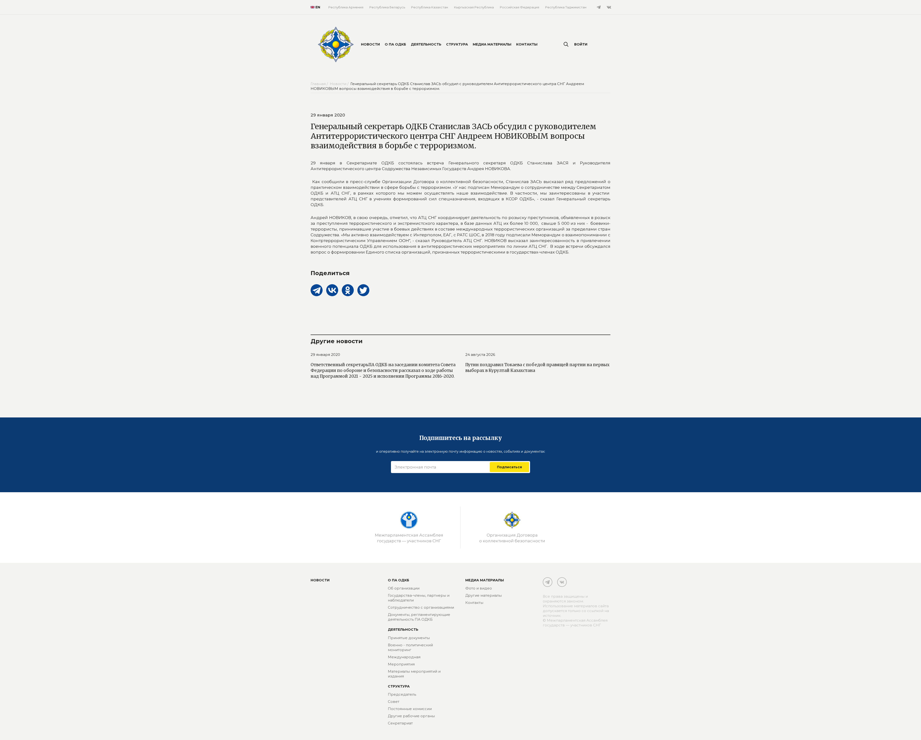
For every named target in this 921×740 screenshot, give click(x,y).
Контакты (526, 44)
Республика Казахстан (429, 7)
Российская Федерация (519, 7)
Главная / (320, 83)
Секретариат (400, 723)
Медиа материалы (492, 44)
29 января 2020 (325, 354)
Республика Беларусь (387, 7)
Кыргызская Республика (474, 7)
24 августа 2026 (480, 354)
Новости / (339, 83)
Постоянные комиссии (410, 708)
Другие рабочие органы (411, 716)
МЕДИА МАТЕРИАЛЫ (484, 580)
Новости (370, 44)
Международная (404, 657)
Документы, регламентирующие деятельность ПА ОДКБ (419, 617)
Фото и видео (478, 588)
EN (315, 7)
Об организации (403, 588)
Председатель (402, 694)
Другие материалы (483, 595)
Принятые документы (409, 638)
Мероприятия (401, 664)
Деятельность (426, 44)
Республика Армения (345, 7)
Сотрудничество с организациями (421, 607)
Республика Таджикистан (565, 7)
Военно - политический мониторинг (410, 647)
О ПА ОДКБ (395, 44)
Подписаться (509, 467)
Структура (457, 44)
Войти (580, 44)
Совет (393, 701)
